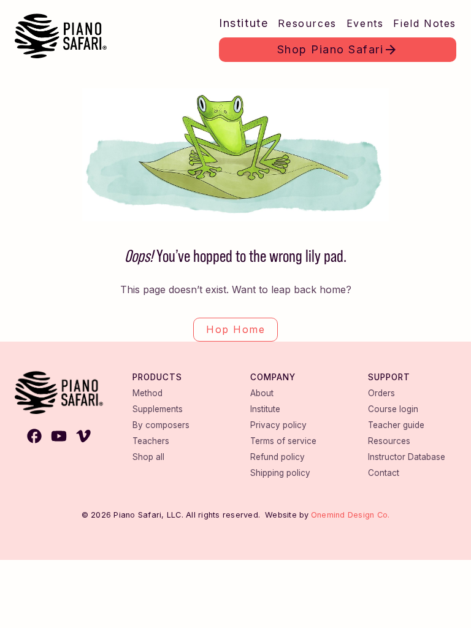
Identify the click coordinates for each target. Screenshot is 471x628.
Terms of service (283, 441)
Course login (393, 409)
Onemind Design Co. (350, 514)
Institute (243, 23)
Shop (330, 49)
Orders (381, 393)
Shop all (148, 457)
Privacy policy (278, 425)
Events (365, 23)
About (262, 393)
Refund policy (277, 457)
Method (147, 393)
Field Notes (424, 23)
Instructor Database (406, 457)
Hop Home (235, 329)
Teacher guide (396, 425)
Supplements (157, 409)
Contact (383, 473)
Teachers (150, 441)
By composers (161, 425)
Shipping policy (280, 473)
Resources (307, 23)
